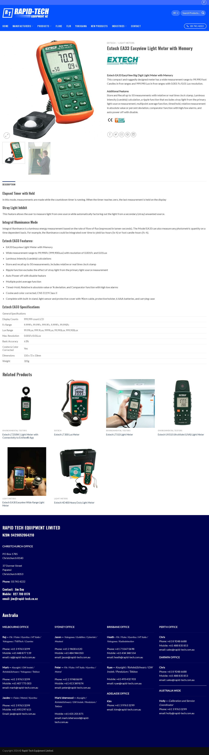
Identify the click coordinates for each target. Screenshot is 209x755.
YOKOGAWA (81, 26)
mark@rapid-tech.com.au (24, 687)
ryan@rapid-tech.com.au (128, 683)
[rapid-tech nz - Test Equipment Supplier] (25, 13)
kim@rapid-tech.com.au (127, 709)
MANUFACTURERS (22, 26)
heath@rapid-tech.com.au (128, 657)
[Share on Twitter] (116, 134)
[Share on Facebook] (110, 134)
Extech (111, 43)
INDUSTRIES (118, 26)
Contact (136, 26)
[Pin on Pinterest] (127, 134)
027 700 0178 (21, 594)
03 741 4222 (18, 581)
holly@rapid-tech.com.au (180, 713)
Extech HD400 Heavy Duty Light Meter (74, 502)
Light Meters (126, 43)
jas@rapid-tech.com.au (22, 713)
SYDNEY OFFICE (64, 626)
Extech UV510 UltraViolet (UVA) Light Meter (181, 434)
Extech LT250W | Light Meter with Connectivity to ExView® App (20, 436)
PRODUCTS (43, 26)
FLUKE (59, 26)
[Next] (96, 90)
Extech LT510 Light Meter (119, 434)
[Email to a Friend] (121, 134)
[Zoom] (7, 135)
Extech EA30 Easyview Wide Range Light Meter (23, 504)
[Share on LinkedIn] (133, 134)
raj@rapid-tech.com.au (22, 657)
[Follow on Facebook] (204, 2)
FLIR (68, 26)
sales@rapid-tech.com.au (180, 649)
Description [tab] (8, 184)
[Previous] (8, 90)
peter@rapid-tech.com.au (76, 687)
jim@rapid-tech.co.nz (24, 599)
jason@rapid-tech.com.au (76, 657)
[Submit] (203, 13)
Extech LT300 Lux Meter (67, 434)
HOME (5, 26)
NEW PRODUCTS (99, 26)
